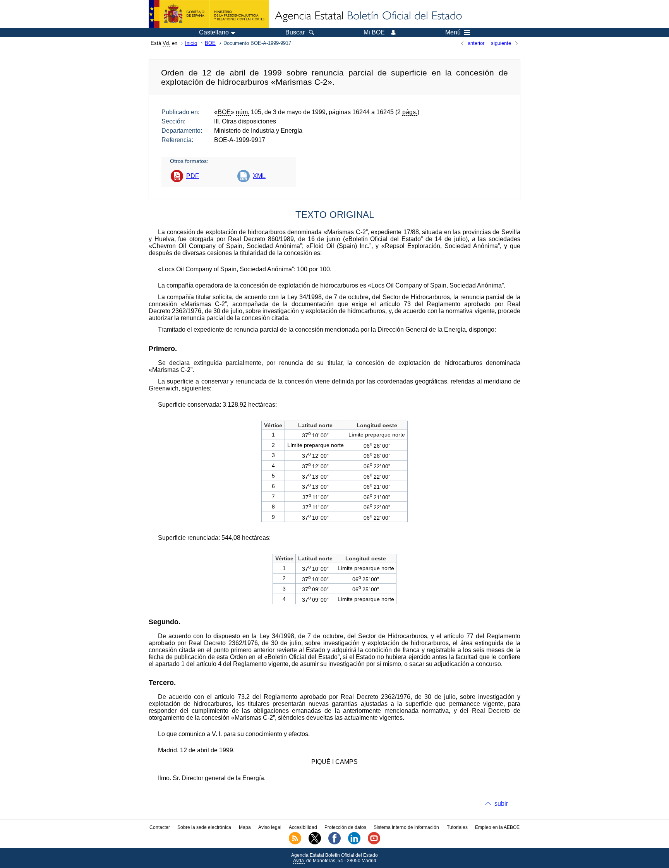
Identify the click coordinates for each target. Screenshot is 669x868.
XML (259, 176)
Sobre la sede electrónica (204, 827)
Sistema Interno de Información (406, 827)
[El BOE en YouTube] (374, 843)
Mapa (245, 827)
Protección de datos (345, 827)
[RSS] (295, 843)
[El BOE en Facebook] (334, 843)
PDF (192, 176)
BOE (210, 43)
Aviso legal (269, 827)
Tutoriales (457, 827)
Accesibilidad (303, 827)
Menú (453, 32)
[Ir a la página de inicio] (368, 16)
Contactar (159, 827)
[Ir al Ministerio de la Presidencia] (209, 14)
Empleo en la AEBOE (497, 827)
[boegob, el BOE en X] (315, 843)
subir (501, 803)
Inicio (191, 43)
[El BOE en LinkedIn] (354, 843)
